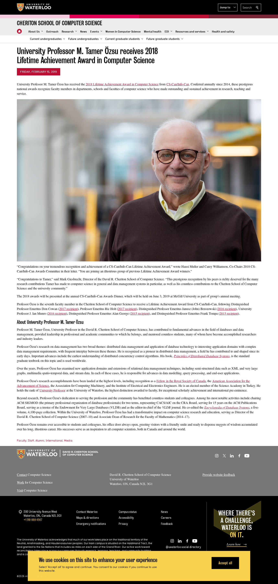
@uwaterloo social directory (183, 547)
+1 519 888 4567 (33, 519)
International (54, 440)
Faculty (21, 440)
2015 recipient (140, 313)
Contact (22, 474)
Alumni (39, 440)
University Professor (52, 390)
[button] (227, 7)
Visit (20, 490)
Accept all (225, 563)
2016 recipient (227, 309)
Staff (31, 440)
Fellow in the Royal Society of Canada (181, 381)
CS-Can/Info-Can (177, 84)
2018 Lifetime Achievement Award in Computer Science (122, 84)
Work (20, 482)
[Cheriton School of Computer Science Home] (19, 31)
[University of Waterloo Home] (34, 7)
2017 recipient (68, 309)
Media (68, 440)
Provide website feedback (218, 474)
